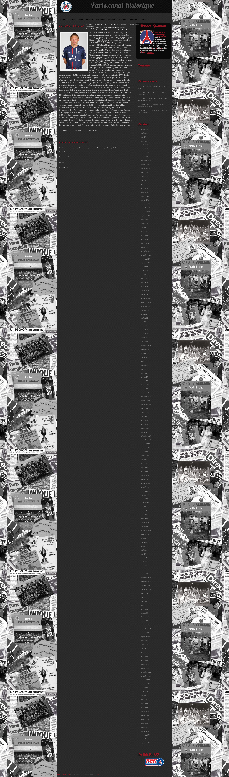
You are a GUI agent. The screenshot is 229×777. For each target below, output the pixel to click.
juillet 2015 (145, 644)
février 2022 (145, 338)
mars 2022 (144, 334)
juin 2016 (144, 601)
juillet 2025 (145, 176)
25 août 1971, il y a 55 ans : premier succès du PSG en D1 (151, 105)
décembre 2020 (146, 393)
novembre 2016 (146, 581)
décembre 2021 (146, 345)
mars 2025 (144, 192)
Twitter (121, 135)
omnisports (122, 19)
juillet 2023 (145, 271)
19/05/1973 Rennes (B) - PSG (161, 35)
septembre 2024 (146, 216)
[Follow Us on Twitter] (165, 15)
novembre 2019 (146, 440)
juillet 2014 (145, 692)
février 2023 (145, 290)
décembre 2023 (146, 251)
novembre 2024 (146, 208)
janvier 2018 (145, 526)
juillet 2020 (145, 412)
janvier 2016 (145, 621)
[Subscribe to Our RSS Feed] (169, 15)
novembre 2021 (146, 349)
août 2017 (144, 546)
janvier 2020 (145, 432)
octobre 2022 (145, 306)
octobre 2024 (145, 212)
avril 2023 (144, 282)
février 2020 (145, 428)
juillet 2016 (145, 597)
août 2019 (144, 452)
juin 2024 (144, 227)
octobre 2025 (145, 164)
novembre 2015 (146, 629)
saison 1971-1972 (101, 27)
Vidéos (80, 19)
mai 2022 (144, 326)
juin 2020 (144, 416)
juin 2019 (144, 459)
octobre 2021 (145, 353)
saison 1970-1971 (101, 24)
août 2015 (144, 640)
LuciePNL (97, 774)
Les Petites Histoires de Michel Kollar (93, 25)
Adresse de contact (67, 157)
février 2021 (145, 385)
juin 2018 (144, 507)
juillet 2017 (145, 550)
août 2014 (144, 688)
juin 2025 (144, 180)
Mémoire (111, 19)
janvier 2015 (145, 668)
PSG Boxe (121, 38)
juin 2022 (144, 322)
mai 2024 (144, 231)
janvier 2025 (145, 200)
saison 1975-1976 (101, 38)
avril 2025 (144, 188)
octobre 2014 (145, 680)
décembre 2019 (146, 436)
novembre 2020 (146, 397)
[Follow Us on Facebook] (162, 15)
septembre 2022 (146, 310)
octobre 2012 (145, 735)
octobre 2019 (145, 444)
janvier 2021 (145, 389)
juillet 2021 (145, 365)
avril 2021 (144, 377)
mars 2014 (144, 707)
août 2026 (144, 129)
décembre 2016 (146, 577)
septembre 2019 (146, 448)
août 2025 (144, 172)
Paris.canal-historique (122, 6)
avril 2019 (144, 467)
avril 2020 (144, 420)
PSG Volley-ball (122, 30)
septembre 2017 (146, 542)
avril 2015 (144, 656)
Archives (71, 19)
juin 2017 (144, 554)
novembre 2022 (146, 302)
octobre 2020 (145, 400)
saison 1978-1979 (101, 47)
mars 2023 (144, 286)
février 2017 (145, 570)
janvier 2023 (145, 294)
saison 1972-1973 (101, 30)
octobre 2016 (145, 585)
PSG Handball (122, 24)
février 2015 (145, 664)
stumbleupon (124, 135)
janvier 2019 (145, 479)
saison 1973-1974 (101, 33)
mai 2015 (144, 652)
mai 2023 (144, 279)
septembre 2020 (146, 404)
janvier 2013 (145, 731)
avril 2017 (144, 562)
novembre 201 (145, 739)
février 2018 (145, 522)
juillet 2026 (145, 133)
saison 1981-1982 (101, 56)
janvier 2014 (145, 715)
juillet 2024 (145, 223)
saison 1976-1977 (101, 41)
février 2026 (145, 153)
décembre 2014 (146, 672)
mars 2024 (144, 239)
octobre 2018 (145, 491)
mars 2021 (144, 381)
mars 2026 (144, 149)
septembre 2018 (146, 495)
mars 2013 (144, 723)
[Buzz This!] (129, 135)
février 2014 (145, 711)
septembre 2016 (146, 589)
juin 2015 (144, 648)
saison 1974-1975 (101, 35)
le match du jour (113, 24)
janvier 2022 (145, 341)
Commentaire (63, 167)
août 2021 (144, 361)
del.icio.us (126, 135)
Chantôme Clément (71, 26)
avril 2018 (144, 515)
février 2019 (145, 475)
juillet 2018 (145, 503)
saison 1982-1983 (101, 58)
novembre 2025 (146, 161)
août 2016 (144, 593)
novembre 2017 (146, 534)
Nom (62, 151)
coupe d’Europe (101, 64)
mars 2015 (144, 660)
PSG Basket (121, 27)
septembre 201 (145, 743)
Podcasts (89, 19)
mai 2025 (144, 184)
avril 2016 (144, 609)
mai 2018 (144, 511)
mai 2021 (144, 373)
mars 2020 (144, 424)
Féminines (134, 19)
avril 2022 (144, 330)
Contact (143, 19)
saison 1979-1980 (101, 50)
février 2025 (145, 196)
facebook (119, 135)
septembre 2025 (146, 168)
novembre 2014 (146, 676)
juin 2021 (144, 369)
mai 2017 (144, 558)
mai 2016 (144, 605)
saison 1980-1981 (101, 53)
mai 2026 (144, 141)
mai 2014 (144, 699)
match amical (100, 61)
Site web (62, 162)
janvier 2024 (145, 247)
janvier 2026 (145, 157)
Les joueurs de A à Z (114, 27)
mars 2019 (144, 471)
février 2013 (145, 727)
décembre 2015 (146, 625)
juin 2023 (144, 275)
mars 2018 (144, 518)
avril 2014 (144, 703)
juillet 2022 (145, 318)
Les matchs (100, 19)
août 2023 (144, 267)
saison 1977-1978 (101, 44)
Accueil (62, 19)
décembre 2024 (146, 204)
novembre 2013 (146, 719)
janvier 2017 (145, 574)
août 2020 (144, 408)
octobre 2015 (145, 633)
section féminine (134, 24)
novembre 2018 (146, 487)
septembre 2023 (146, 263)
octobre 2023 (145, 259)
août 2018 (144, 499)
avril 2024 (144, 235)
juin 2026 (144, 137)
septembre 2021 (146, 357)
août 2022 (144, 314)
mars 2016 (144, 613)
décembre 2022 (146, 298)
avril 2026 (144, 145)
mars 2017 (144, 566)
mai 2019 (144, 463)
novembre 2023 (146, 255)
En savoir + (144, 52)
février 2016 (145, 617)
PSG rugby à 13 (122, 33)
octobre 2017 (145, 538)
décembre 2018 (146, 483)
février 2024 (145, 243)
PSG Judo (121, 35)
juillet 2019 (145, 456)
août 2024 (144, 220)
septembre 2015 (146, 636)
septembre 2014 (146, 684)
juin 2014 (144, 696)
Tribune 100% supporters (93, 29)
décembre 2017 (146, 530)
